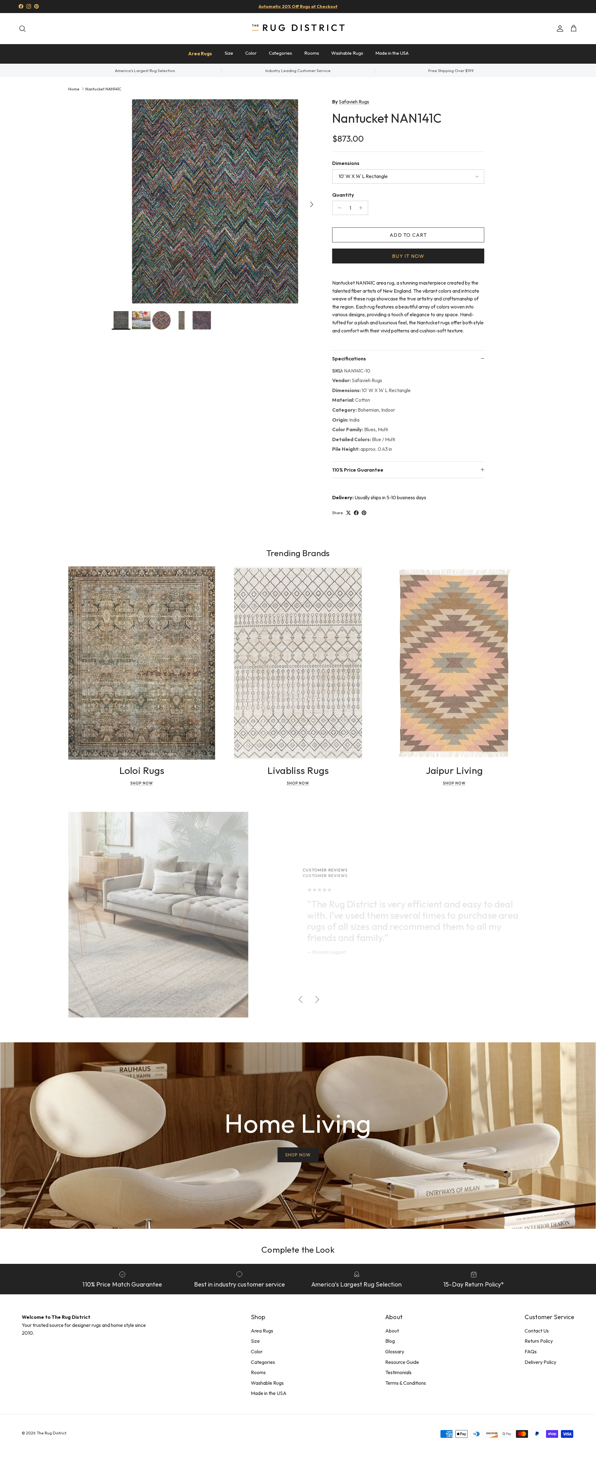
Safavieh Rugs (354, 101)
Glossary (394, 1351)
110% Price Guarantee (357, 470)
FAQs (531, 1351)
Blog (390, 1341)
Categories (280, 53)
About (392, 1331)
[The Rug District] (298, 28)
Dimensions (345, 163)
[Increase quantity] (362, 208)
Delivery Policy (540, 1362)
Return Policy (539, 1341)
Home (73, 88)
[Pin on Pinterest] (364, 512)
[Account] (559, 28)
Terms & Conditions (405, 1383)
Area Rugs (200, 54)
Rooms (311, 53)
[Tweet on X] (348, 512)
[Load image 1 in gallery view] (215, 201)
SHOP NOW (298, 1155)
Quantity (343, 195)
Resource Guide (402, 1362)
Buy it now (408, 256)
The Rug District (51, 1432)
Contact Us (537, 1331)
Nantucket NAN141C (103, 88)
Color (251, 53)
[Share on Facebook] (356, 512)
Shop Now (141, 783)
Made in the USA (392, 53)
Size (229, 53)
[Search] (22, 28)
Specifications (349, 358)
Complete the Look (297, 1249)
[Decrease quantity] (337, 208)
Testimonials (398, 1372)
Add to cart (408, 235)
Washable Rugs (347, 53)
